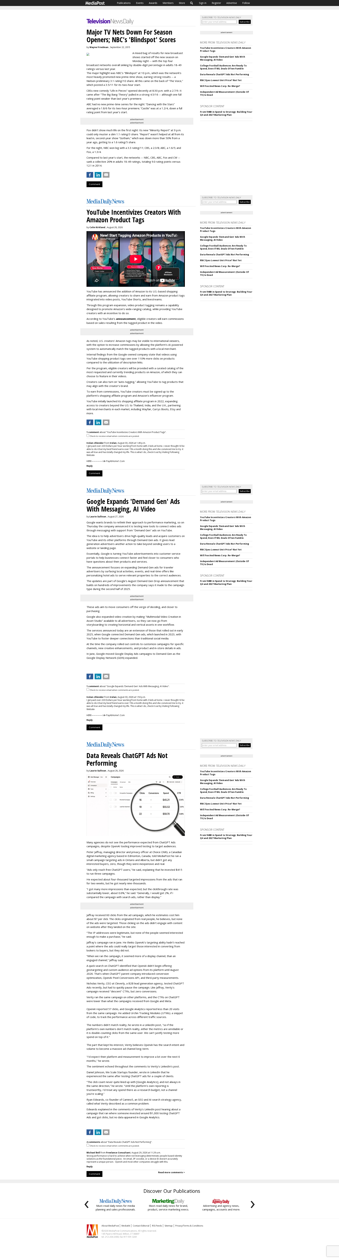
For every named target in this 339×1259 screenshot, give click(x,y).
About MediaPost (110, 1225)
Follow (246, 3)
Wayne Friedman (99, 47)
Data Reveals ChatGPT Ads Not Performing (224, 74)
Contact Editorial (141, 1225)
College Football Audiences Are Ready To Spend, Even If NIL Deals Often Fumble (223, 67)
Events (140, 3)
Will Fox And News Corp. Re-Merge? (220, 86)
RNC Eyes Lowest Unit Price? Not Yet (221, 80)
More (182, 3)
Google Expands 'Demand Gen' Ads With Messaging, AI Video (222, 58)
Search (192, 3)
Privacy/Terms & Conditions (189, 1225)
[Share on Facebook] (90, 175)
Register (216, 3)
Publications (124, 3)
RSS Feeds (157, 1225)
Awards (153, 3)
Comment (94, 184)
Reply (90, 465)
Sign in (202, 3)
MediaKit (125, 1225)
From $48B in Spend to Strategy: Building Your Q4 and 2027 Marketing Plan (226, 113)
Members (168, 3)
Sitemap (169, 1225)
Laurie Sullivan (98, 516)
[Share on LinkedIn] (98, 175)
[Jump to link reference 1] (87, 667)
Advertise (231, 3)
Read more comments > (171, 1172)
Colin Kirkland (97, 227)
